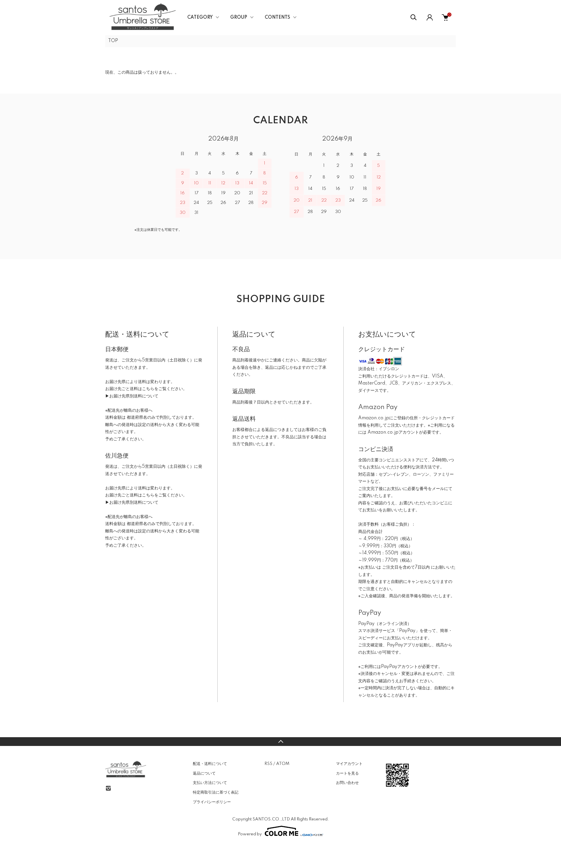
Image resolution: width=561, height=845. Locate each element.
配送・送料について (210, 764)
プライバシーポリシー (212, 802)
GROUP (238, 17)
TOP (113, 41)
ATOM (282, 764)
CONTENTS (277, 17)
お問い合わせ (347, 783)
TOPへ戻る (280, 741)
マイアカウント (349, 764)
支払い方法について (210, 783)
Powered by (250, 834)
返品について (204, 773)
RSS (268, 764)
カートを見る (347, 773)
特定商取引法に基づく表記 (215, 792)
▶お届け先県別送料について (131, 396)
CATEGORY (200, 17)
